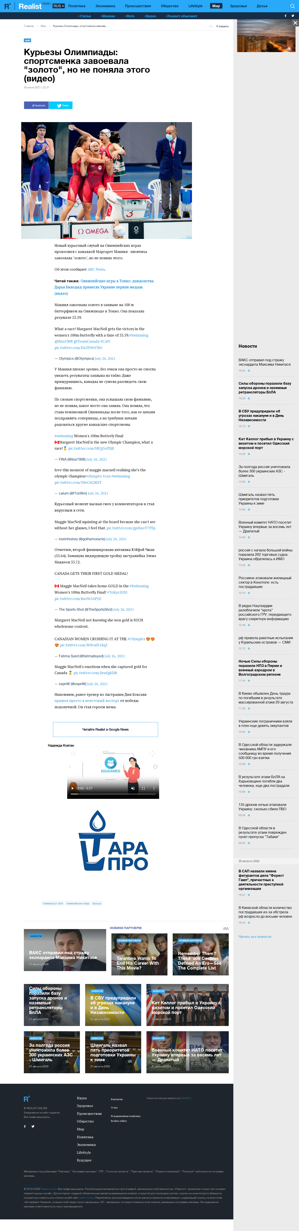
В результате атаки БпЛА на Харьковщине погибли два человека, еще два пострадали (264, 781)
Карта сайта (31, 1184)
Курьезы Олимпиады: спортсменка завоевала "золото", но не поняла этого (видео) (81, 26)
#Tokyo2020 (117, 592)
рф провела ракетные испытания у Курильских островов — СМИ (266, 640)
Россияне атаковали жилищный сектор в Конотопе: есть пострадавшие (265, 582)
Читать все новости (255, 936)
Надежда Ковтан (61, 745)
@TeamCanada (87, 341)
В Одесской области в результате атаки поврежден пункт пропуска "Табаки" (263, 832)
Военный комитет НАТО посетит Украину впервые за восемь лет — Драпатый (265, 526)
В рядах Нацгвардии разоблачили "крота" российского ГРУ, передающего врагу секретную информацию (265, 612)
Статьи (85, 16)
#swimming (64, 435)
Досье (262, 6)
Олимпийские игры (77, 903)
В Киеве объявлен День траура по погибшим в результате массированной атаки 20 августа (266, 697)
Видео (151, 16)
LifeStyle (195, 6)
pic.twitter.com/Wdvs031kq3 (83, 645)
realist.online (86, 1197)
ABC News (96, 269)
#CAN (105, 341)
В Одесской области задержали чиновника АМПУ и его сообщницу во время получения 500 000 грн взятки (265, 751)
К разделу (222, 26)
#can (107, 476)
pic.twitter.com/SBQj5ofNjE (91, 448)
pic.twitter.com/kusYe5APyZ (78, 598)
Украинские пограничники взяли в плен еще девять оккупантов (265, 723)
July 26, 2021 (105, 358)
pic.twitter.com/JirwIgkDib (95, 672)
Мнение (108, 16)
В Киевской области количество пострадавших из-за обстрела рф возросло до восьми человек (265, 912)
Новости (35, 936)
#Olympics (136, 639)
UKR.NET (186, 1098)
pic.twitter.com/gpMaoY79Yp (131, 528)
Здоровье (238, 6)
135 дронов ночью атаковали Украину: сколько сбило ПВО (262, 807)
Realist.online (48, 1189)
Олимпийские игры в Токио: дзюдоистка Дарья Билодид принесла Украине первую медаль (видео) (104, 287)
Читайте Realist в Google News (105, 729)
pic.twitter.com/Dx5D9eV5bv (78, 347)
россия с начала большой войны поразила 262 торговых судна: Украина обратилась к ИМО (265, 554)
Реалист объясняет (182, 16)
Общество (170, 6)
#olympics (93, 476)
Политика (76, 6)
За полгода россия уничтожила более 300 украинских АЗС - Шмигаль (264, 471)
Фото (131, 16)
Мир (216, 6)
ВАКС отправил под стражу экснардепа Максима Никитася (265, 362)
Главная (29, 26)
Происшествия (138, 6)
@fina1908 (64, 341)
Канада (97, 903)
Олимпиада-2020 (53, 903)
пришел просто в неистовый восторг (87, 700)
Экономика (105, 6)
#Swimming (138, 335)
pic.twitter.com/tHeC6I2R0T (78, 482)
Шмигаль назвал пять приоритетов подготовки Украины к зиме (259, 499)
